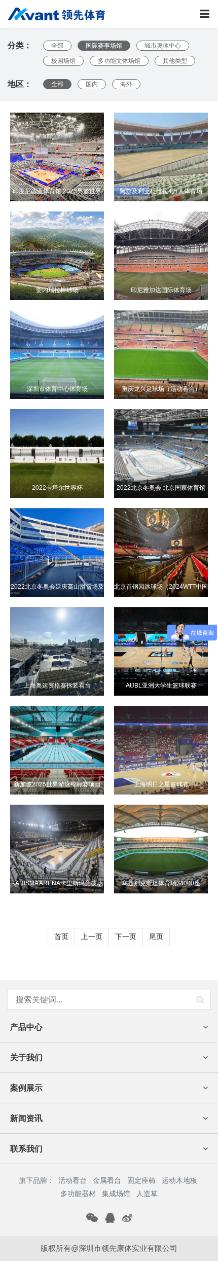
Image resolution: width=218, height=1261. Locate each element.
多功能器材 (78, 1194)
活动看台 (72, 1180)
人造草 (147, 1194)
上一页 (91, 936)
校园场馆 (63, 60)
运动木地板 (179, 1180)
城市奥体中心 (162, 45)
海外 (126, 84)
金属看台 (107, 1180)
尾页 (156, 936)
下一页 (125, 936)
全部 (57, 45)
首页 (61, 936)
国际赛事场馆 (104, 45)
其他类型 (175, 60)
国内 (92, 84)
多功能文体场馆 (119, 60)
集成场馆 (116, 1194)
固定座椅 (141, 1180)
